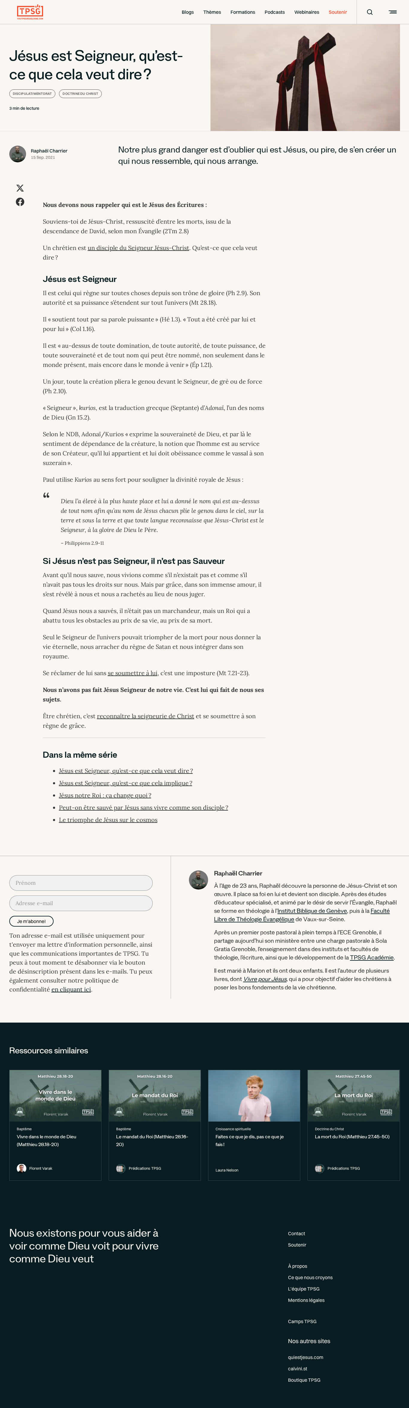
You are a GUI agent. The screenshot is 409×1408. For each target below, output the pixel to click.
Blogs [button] (188, 12)
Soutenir (338, 12)
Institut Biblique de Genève (312, 912)
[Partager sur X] (20, 188)
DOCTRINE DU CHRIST (80, 93)
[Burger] (392, 12)
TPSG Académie (372, 958)
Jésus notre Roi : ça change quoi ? (105, 795)
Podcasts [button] (275, 12)
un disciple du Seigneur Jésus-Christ (138, 247)
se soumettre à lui (132, 673)
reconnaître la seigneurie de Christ (145, 716)
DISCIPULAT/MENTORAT (32, 93)
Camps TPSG (302, 1321)
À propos (297, 1266)
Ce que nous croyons (310, 1277)
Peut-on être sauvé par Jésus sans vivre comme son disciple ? (143, 807)
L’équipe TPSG (303, 1289)
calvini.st (297, 1369)
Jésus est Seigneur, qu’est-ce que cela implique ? (125, 783)
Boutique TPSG (304, 1380)
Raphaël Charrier (49, 151)
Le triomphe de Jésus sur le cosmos (108, 819)
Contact (296, 1233)
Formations (243, 12)
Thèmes (212, 12)
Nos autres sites (309, 1341)
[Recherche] (366, 12)
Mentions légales (306, 1300)
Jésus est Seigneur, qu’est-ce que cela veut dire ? (126, 770)
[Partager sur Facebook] (20, 202)
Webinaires (306, 12)
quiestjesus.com (305, 1357)
